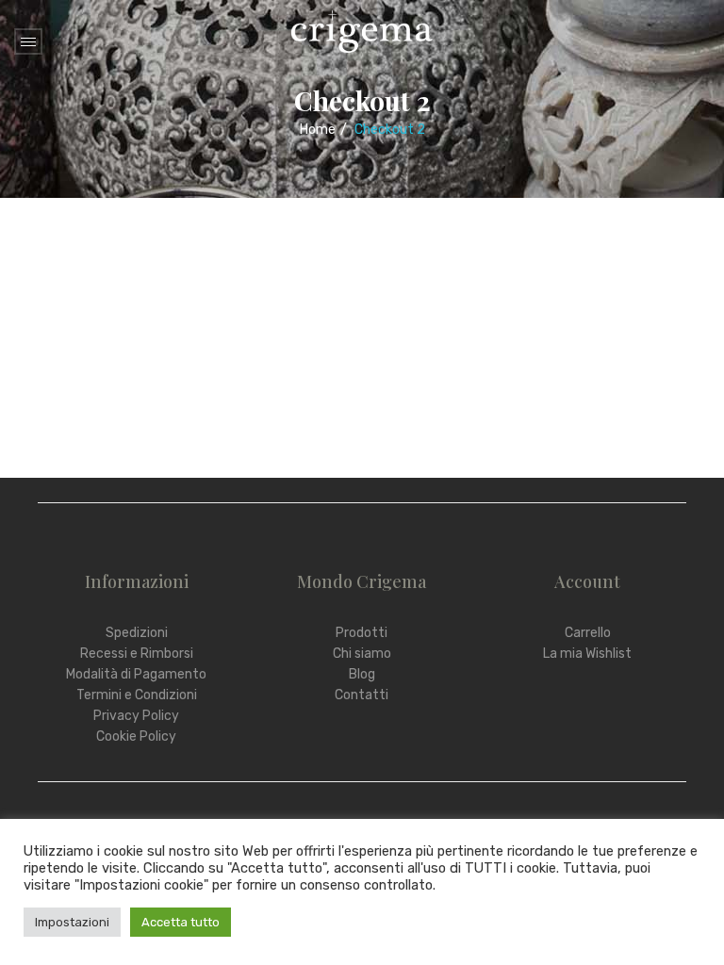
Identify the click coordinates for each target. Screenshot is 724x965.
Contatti (361, 695)
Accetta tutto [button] (180, 922)
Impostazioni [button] (72, 922)
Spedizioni (137, 633)
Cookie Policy (136, 736)
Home (318, 130)
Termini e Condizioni (136, 695)
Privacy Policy (136, 716)
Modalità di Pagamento (136, 674)
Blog (362, 674)
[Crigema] (362, 31)
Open (28, 41)
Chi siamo (362, 654)
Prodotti (361, 633)
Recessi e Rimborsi (136, 654)
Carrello (588, 633)
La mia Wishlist (587, 654)
